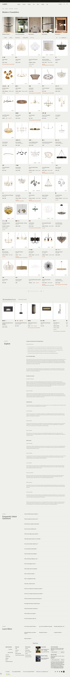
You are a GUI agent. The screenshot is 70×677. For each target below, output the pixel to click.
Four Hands (17, 116)
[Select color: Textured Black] (28, 320)
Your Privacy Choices (28, 656)
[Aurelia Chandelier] (35, 101)
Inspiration (17, 650)
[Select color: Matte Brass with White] (57, 165)
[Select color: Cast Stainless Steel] (5, 320)
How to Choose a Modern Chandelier (30, 626)
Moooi (30, 60)
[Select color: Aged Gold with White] (30, 249)
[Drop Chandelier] (22, 154)
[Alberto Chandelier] (61, 128)
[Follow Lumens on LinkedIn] (63, 671)
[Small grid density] (54, 37)
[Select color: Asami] (42, 57)
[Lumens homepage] (4, 4)
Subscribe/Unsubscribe (9, 661)
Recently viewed (22, 299)
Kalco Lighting (31, 89)
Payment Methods (18, 653)
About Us (26, 648)
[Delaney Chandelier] (48, 181)
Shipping (7, 658)
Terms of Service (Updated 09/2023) (28, 671)
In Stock (11, 37)
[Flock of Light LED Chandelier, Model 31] (35, 266)
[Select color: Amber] (55, 249)
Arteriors (17, 60)
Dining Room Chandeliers (43, 632)
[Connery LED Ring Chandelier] (35, 128)
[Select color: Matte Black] (4, 57)
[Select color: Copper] (29, 165)
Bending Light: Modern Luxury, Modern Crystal (30, 633)
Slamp (43, 89)
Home (3, 8)
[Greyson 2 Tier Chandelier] (48, 101)
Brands (16, 651)
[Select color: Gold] (42, 277)
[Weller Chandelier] (61, 154)
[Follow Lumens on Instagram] (59, 671)
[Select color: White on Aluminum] (6, 320)
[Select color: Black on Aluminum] (2, 320)
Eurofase (43, 280)
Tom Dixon (3, 89)
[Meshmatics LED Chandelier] (35, 46)
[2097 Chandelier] (8, 46)
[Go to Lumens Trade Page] (38, 650)
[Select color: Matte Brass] (55, 165)
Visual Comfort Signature (59, 89)
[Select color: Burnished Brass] (3, 249)
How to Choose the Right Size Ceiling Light (45, 626)
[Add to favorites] (3, 54)
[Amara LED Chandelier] (8, 101)
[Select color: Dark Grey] (17, 320)
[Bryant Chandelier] (22, 128)
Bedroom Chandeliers (27, 638)
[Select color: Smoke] (58, 249)
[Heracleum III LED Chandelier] (35, 154)
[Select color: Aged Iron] (2, 249)
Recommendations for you (9, 299)
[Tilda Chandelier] (22, 46)
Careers (26, 653)
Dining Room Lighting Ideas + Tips (59, 626)
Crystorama (4, 196)
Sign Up (62, 659)
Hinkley (3, 280)
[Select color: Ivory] (56, 57)
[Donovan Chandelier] (22, 266)
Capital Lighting (44, 116)
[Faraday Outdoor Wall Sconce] (34, 309)
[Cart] (67, 4)
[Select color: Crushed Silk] (44, 57)
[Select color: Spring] (59, 249)
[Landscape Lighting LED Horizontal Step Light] (8, 309)
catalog (47, 658)
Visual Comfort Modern (58, 224)
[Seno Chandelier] (35, 238)
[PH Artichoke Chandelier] (8, 209)
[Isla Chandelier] (22, 181)
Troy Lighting (57, 116)
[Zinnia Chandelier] (8, 128)
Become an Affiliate (28, 651)
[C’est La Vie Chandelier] (48, 74)
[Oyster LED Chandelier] (8, 154)
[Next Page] (43, 291)
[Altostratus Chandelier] (48, 46)
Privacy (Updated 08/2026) (16, 671)
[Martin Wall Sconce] (59, 309)
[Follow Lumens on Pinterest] (57, 671)
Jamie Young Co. (4, 143)
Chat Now (10, 649)
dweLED (3, 168)
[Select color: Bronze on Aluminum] (3, 320)
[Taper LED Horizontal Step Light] (47, 309)
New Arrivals (17, 37)
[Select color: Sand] (21, 320)
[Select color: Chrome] (3, 57)
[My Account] (64, 4)
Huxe (29, 196)
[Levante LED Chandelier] (48, 154)
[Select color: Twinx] (43, 57)
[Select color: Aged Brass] (2, 165)
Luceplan (43, 168)
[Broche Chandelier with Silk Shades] (8, 181)
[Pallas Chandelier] (22, 74)
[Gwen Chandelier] (8, 266)
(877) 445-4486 (10, 652)
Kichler (17, 89)
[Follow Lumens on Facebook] (55, 671)
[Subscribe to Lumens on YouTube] (61, 671)
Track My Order (8, 656)
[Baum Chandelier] (22, 101)
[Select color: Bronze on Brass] (4, 320)
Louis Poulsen (4, 224)
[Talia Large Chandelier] (61, 74)
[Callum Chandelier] (35, 181)
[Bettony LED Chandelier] (22, 238)
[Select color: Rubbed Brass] (55, 320)
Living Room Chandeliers (57, 632)
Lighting (6, 8)
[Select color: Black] (3, 277)
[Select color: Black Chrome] (3, 165)
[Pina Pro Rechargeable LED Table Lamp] (21, 309)
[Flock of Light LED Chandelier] (48, 209)
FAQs (16, 648)
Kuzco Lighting (4, 116)
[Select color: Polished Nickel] (4, 249)
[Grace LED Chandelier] (61, 209)
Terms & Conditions (28, 655)
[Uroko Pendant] (35, 74)
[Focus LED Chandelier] (61, 181)
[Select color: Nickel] (30, 165)
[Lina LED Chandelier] (61, 266)
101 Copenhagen (18, 168)
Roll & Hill (17, 224)
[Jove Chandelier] (61, 101)
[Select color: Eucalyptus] (55, 57)
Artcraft (30, 116)
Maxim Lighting (18, 196)
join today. (45, 650)
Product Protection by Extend (19, 655)
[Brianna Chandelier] (8, 238)
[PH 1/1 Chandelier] (48, 238)
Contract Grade (25, 37)
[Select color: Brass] (2, 57)
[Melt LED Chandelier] (8, 74)
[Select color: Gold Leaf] (22, 320)
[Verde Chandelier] (35, 209)
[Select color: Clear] (57, 249)
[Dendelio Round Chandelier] (48, 266)
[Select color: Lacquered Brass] (2, 277)
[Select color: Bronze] (30, 320)
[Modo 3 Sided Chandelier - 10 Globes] (22, 209)
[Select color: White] (31, 165)
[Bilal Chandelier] (61, 46)
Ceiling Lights (11, 8)
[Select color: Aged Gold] (29, 249)
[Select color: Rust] (20, 320)
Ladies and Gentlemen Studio (46, 60)
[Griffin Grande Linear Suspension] (48, 128)
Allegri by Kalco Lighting (59, 280)
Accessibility (7, 671)
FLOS (3, 60)
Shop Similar (9, 83)
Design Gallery (27, 650)
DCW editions (57, 196)
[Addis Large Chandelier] (61, 238)
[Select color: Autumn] (56, 249)
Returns (7, 659)
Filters (6, 37)
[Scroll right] (65, 25)
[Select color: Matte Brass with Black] (56, 165)
